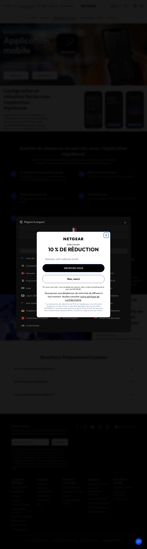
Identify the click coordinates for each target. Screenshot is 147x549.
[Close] (106, 235)
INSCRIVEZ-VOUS (73, 268)
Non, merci (73, 279)
